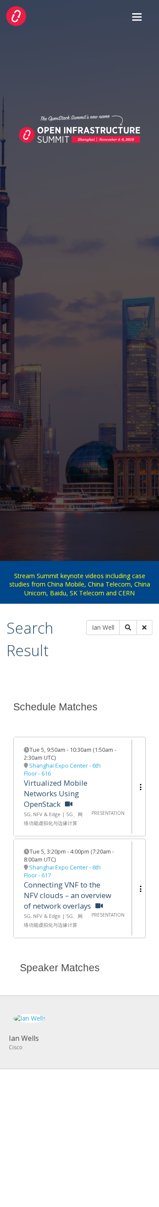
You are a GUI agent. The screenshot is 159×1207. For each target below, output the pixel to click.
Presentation (108, 813)
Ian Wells (24, 1038)
